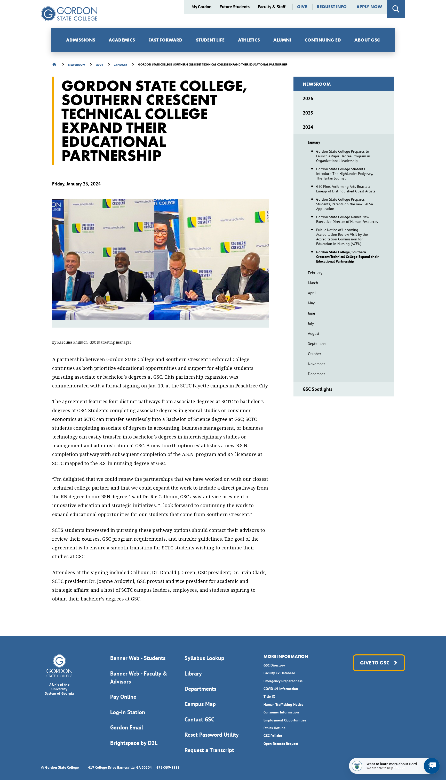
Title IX (269, 696)
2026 (308, 98)
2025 (308, 113)
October (314, 353)
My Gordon (201, 7)
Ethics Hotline (274, 728)
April (312, 292)
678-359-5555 (168, 767)
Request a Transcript (209, 750)
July (311, 323)
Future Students (235, 7)
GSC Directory (274, 665)
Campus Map (200, 704)
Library (193, 673)
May (311, 302)
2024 (308, 127)
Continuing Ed (323, 40)
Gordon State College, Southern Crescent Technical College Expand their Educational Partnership (347, 257)
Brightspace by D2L (133, 742)
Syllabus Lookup (204, 658)
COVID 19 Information (281, 688)
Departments (200, 688)
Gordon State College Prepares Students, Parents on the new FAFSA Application (344, 204)
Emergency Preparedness (283, 681)
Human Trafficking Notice (283, 704)
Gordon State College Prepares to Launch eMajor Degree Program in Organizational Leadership (343, 156)
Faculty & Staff (271, 7)
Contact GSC (199, 719)
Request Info (332, 7)
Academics (122, 40)
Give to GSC (374, 663)
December (316, 373)
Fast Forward (165, 40)
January (314, 142)
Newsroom (317, 84)
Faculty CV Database (279, 673)
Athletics (249, 40)
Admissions (80, 40)
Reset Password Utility (212, 734)
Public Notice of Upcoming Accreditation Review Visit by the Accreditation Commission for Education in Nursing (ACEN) (342, 237)
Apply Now (369, 7)
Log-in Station (127, 712)
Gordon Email (126, 727)
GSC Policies (273, 735)
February (315, 272)
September (317, 343)
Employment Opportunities (285, 720)
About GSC (367, 40)
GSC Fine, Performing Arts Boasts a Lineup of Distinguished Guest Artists (345, 188)
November (316, 363)
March (313, 282)
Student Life (210, 40)
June (311, 313)
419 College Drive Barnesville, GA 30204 (120, 767)
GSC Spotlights (317, 389)
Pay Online (123, 696)
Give (302, 7)
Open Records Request (281, 743)
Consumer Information (281, 712)
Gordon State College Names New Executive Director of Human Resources (347, 219)
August (313, 333)
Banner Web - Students (137, 658)
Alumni (282, 40)
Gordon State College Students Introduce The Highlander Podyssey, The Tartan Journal (344, 174)
